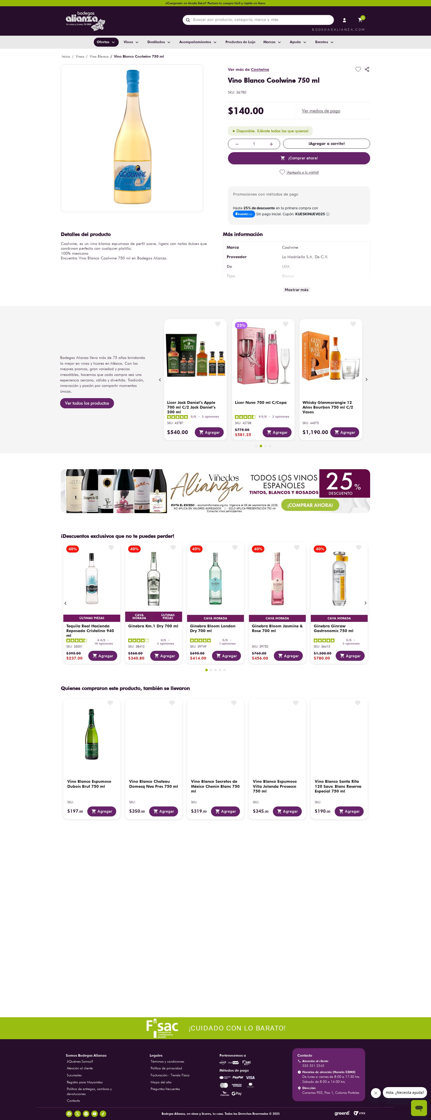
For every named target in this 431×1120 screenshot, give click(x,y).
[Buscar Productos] (189, 20)
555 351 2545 (313, 1066)
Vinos (80, 56)
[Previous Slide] (160, 379)
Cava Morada (139, 616)
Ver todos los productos (87, 403)
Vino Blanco (99, 56)
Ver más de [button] (248, 69)
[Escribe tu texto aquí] (215, 1028)
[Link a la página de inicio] (66, 56)
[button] (321, 110)
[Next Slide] (366, 379)
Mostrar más (297, 289)
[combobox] (258, 20)
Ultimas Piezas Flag (91, 618)
